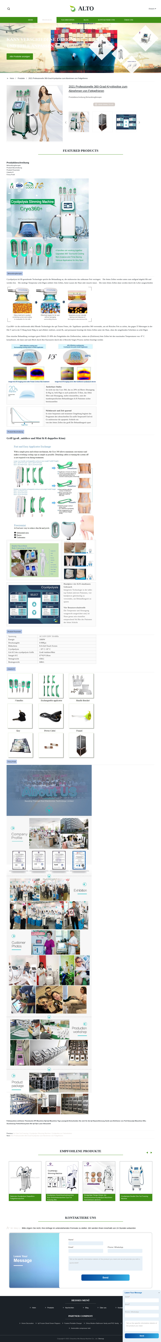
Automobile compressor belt (80, 1328)
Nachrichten (67, 20)
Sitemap (101, 1338)
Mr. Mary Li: (16, 1228)
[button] (9, 9)
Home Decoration (27, 1323)
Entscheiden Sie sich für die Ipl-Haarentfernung (87, 1121)
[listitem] (80, 121)
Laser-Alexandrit (44, 1123)
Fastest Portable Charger (73, 1323)
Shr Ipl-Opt (34, 1123)
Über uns (128, 20)
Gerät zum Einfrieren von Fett (116, 1121)
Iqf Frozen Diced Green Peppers (49, 1323)
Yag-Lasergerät (63, 1121)
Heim (30, 20)
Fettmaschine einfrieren (15, 1121)
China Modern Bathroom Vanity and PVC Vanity (102, 1323)
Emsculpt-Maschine (134, 1121)
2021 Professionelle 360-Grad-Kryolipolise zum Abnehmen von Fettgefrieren (36, 1136)
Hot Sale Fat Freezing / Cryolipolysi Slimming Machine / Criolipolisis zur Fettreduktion (42, 1133)
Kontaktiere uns (106, 20)
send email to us (105, 104)
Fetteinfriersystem (22, 1123)
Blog (86, 20)
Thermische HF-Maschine (34, 1121)
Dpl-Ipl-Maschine (50, 1121)
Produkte (47, 20)
